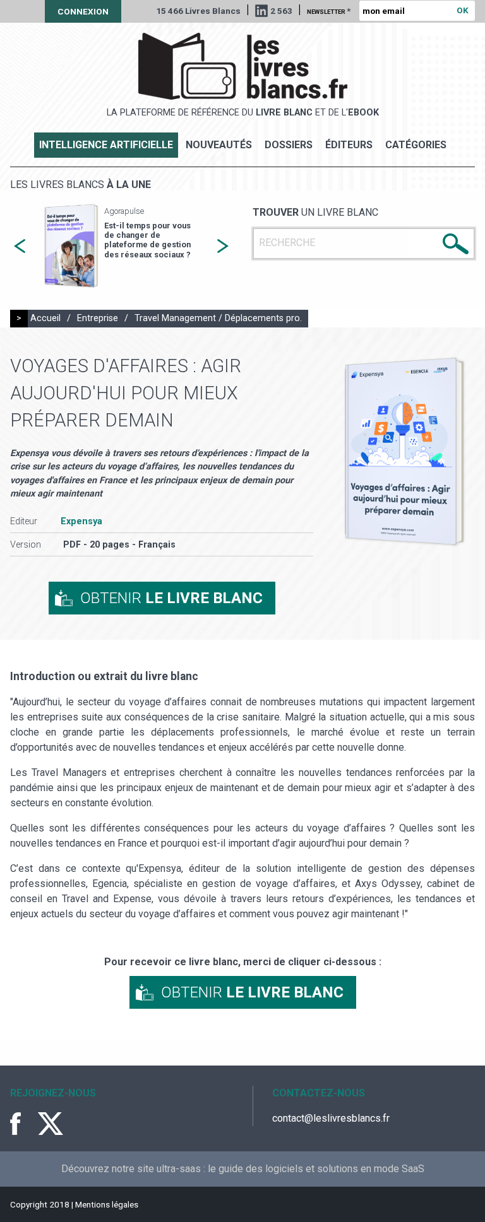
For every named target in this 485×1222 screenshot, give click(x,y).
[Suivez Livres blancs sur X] (50, 1123)
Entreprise (97, 318)
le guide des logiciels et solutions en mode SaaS (316, 1169)
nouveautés (219, 145)
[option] (121, 246)
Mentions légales (106, 1204)
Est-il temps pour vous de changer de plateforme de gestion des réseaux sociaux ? (147, 240)
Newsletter (328, 11)
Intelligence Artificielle (106, 145)
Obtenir (171, 598)
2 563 (281, 11)
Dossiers (289, 145)
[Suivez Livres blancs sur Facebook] (22, 1123)
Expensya (81, 521)
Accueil (45, 318)
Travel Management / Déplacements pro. (218, 318)
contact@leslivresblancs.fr (331, 1118)
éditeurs (349, 145)
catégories (415, 145)
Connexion (83, 11)
